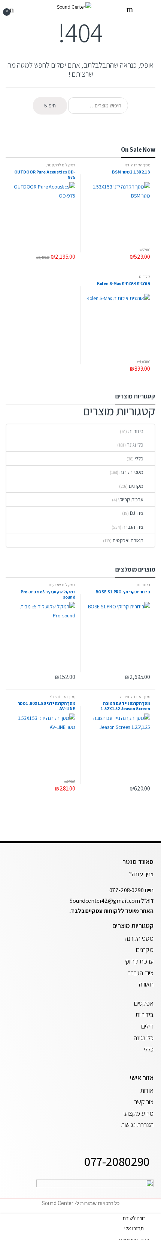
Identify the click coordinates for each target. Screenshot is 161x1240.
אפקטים (144, 1003)
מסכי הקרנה (131, 472)
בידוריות (135, 431)
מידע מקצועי (139, 1113)
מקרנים (136, 486)
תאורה (146, 984)
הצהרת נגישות (137, 1124)
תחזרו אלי (134, 1228)
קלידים (144, 276)
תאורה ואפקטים (128, 540)
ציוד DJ (136, 513)
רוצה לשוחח (134, 1218)
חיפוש (50, 105)
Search (129, 9)
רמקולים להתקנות (60, 164)
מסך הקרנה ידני (137, 164)
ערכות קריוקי (130, 499)
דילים (147, 1026)
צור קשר (144, 1101)
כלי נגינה (135, 444)
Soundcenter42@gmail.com (105, 901)
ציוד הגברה (133, 526)
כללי (139, 458)
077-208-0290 (126, 890)
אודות (147, 1090)
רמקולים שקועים (62, 584)
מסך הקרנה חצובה (135, 696)
